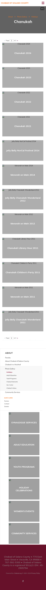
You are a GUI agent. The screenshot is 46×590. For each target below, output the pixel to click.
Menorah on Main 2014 (23, 174)
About (10, 17)
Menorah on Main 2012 (23, 223)
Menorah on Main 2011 (23, 296)
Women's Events (24, 511)
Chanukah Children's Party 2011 (23, 272)
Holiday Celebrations (24, 489)
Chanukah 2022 (22, 101)
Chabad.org (18, 573)
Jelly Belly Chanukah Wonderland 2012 (22, 199)
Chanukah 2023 (22, 77)
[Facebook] (23, 581)
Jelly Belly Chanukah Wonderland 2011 (22, 321)
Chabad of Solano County (14, 3)
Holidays (34, 17)
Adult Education (24, 444)
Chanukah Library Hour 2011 (22, 248)
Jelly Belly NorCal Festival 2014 (22, 150)
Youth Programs (24, 466)
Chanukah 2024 (22, 53)
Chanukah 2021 (22, 126)
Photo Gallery (22, 17)
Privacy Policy (35, 573)
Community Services (24, 533)
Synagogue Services (24, 422)
